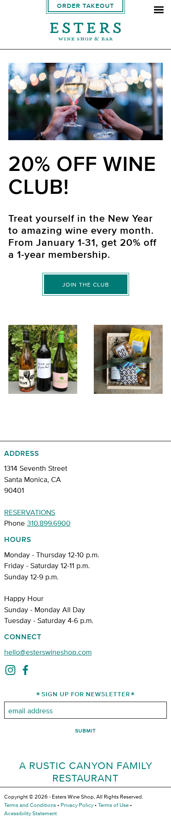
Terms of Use (113, 805)
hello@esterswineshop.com (48, 651)
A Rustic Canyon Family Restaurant (85, 771)
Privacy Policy (77, 805)
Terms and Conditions (30, 805)
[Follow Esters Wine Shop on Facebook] (25, 671)
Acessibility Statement (30, 813)
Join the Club (85, 284)
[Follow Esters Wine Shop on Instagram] (10, 671)
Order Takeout (85, 6)
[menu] (159, 10)
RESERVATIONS (29, 512)
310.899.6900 (49, 522)
